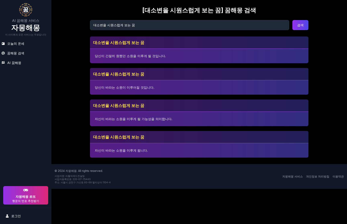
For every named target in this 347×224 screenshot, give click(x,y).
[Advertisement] (25, 159)
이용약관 (338, 176)
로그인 (16, 216)
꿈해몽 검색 (15, 53)
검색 (300, 25)
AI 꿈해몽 (14, 63)
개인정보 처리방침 (317, 176)
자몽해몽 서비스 (292, 176)
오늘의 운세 (15, 44)
